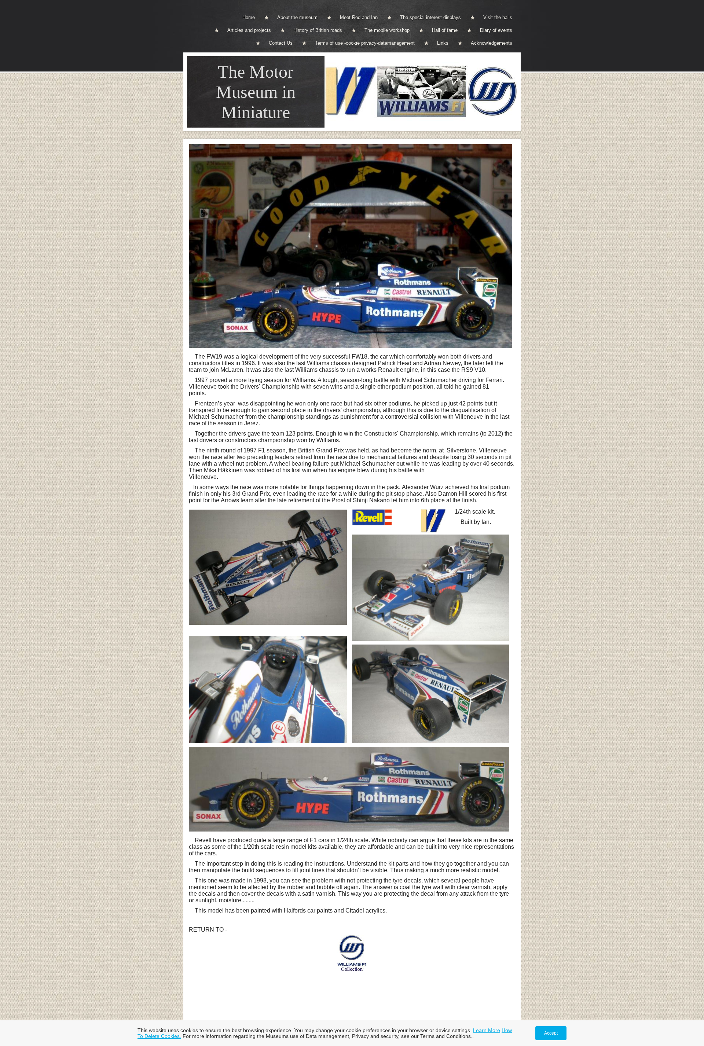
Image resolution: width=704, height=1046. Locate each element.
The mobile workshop (387, 30)
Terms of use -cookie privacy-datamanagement (365, 43)
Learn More (486, 1030)
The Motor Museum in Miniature (256, 92)
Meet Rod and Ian (359, 17)
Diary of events (496, 30)
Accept (551, 1033)
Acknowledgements (491, 43)
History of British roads (317, 30)
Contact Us (281, 43)
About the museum (297, 17)
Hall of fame (445, 30)
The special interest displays (430, 17)
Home (248, 17)
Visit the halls (497, 17)
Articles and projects (249, 30)
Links (442, 43)
